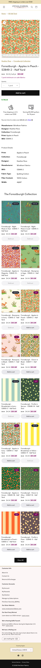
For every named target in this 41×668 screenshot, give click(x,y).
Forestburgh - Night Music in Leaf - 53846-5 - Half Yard (30, 228)
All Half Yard (12, 13)
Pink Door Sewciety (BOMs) (11, 602)
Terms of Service (16, 662)
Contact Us (5, 576)
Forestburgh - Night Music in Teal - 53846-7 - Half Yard (10, 228)
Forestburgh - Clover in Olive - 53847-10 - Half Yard (29, 495)
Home (3, 13)
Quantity (3, 81)
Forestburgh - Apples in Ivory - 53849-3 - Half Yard (10, 450)
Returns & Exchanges (9, 579)
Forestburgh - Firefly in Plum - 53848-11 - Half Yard (29, 539)
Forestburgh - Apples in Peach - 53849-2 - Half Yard (29, 317)
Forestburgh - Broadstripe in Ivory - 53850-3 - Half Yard (9, 406)
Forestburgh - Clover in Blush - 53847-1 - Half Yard (29, 362)
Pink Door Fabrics (23, 665)
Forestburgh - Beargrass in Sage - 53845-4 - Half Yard (30, 273)
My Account (5, 588)
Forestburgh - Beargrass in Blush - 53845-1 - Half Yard (10, 362)
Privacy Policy (25, 662)
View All (20, 560)
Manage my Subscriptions (10, 598)
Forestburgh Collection (22, 61)
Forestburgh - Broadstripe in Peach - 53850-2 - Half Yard (9, 539)
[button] (4, 7)
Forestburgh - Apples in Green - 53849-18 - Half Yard (10, 495)
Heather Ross (6, 61)
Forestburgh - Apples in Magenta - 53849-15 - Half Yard (10, 273)
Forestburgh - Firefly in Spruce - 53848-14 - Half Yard (30, 406)
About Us (5, 572)
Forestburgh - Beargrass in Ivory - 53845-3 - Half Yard (10, 317)
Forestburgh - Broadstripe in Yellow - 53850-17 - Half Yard (29, 450)
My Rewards (6, 591)
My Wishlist (6, 595)
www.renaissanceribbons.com (11, 608)
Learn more (25, 615)
